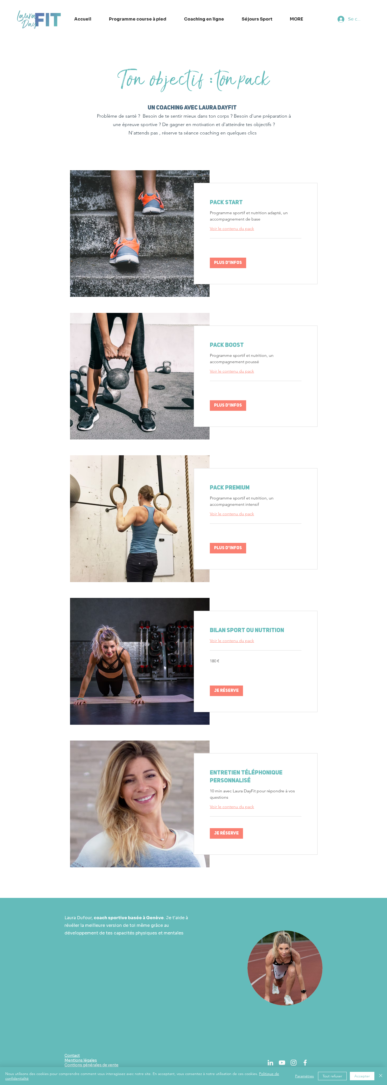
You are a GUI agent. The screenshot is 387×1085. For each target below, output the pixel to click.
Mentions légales (80, 1060)
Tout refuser (332, 1076)
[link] (255, 203)
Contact (72, 1055)
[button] (228, 263)
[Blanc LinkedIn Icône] (270, 1063)
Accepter (362, 1076)
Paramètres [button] (304, 1076)
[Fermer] (381, 1076)
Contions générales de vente (91, 1065)
